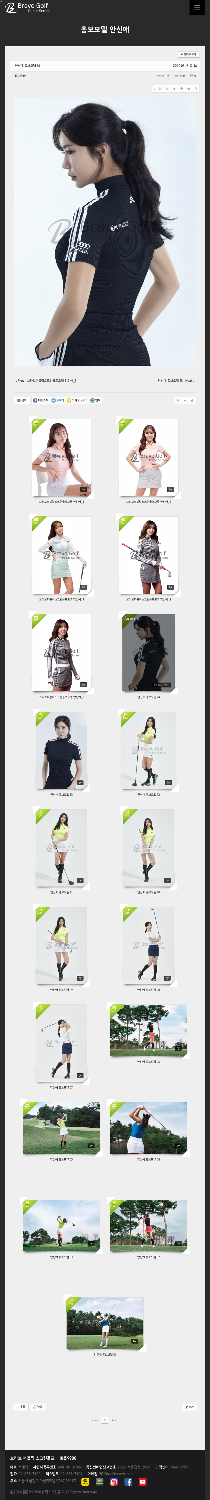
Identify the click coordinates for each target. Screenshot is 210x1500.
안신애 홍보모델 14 (27, 66)
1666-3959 (171, 1467)
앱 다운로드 (197, 7)
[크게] (160, 88)
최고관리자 (21, 76)
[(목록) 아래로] (181, 88)
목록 (23, 400)
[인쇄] (196, 88)
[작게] (167, 88)
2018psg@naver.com (110, 1474)
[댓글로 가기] (188, 88)
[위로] (174, 88)
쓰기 (190, 1407)
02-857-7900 (25, 1474)
